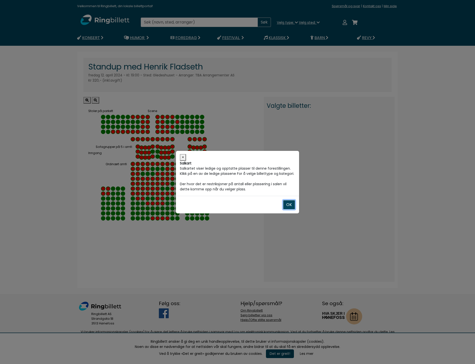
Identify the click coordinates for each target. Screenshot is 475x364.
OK (289, 204)
